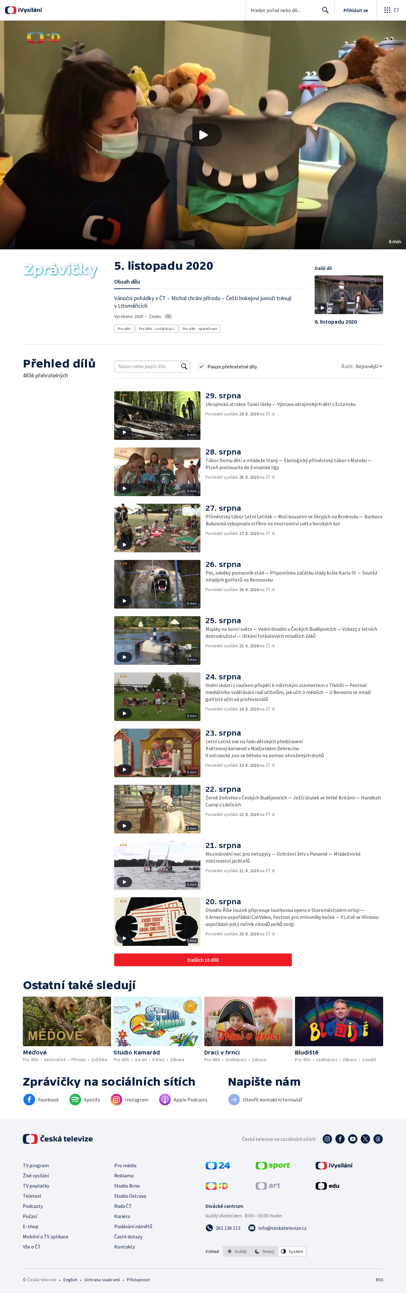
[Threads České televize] (378, 1139)
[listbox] (265, 1251)
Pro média (125, 1165)
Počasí (30, 1216)
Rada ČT (123, 1206)
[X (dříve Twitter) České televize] (365, 1139)
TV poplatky (36, 1185)
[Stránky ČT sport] (273, 1167)
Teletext (32, 1196)
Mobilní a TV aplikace (46, 1236)
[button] (203, 135)
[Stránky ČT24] (218, 1167)
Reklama (124, 1175)
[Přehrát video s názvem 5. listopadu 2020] (203, 135)
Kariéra (122, 1216)
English (70, 1280)
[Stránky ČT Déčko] (217, 1188)
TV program (36, 1165)
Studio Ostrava (130, 1196)
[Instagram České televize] (327, 1139)
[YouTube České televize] (353, 1139)
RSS (379, 1280)
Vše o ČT (32, 1246)
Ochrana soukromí (102, 1280)
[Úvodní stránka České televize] (58, 1139)
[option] (237, 1251)
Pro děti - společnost (200, 328)
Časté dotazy (128, 1236)
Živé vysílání (36, 1175)
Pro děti (124, 328)
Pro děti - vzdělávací (156, 328)
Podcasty (33, 1206)
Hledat (325, 10)
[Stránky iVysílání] (334, 1167)
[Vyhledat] (184, 366)
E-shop (30, 1226)
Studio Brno (127, 1185)
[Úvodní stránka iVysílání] (29, 10)
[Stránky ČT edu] (327, 1188)
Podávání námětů (133, 1226)
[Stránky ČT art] (268, 1188)
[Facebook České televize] (340, 1139)
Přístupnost (138, 1280)
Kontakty (124, 1246)
